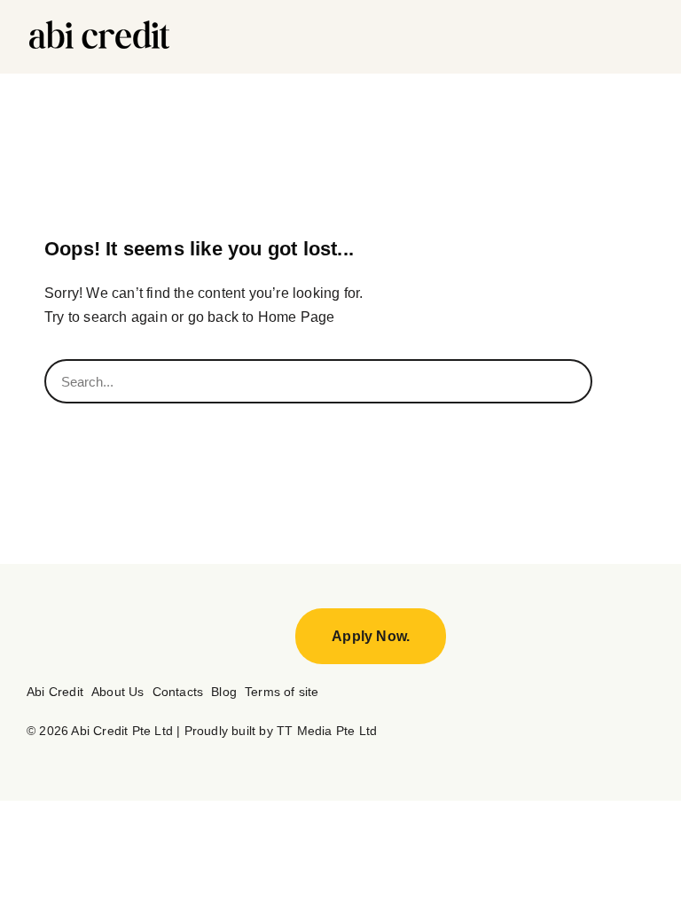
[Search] (614, 381)
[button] (643, 37)
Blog (224, 692)
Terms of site (282, 692)
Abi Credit (55, 692)
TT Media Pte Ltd (325, 731)
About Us (118, 692)
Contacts (178, 692)
